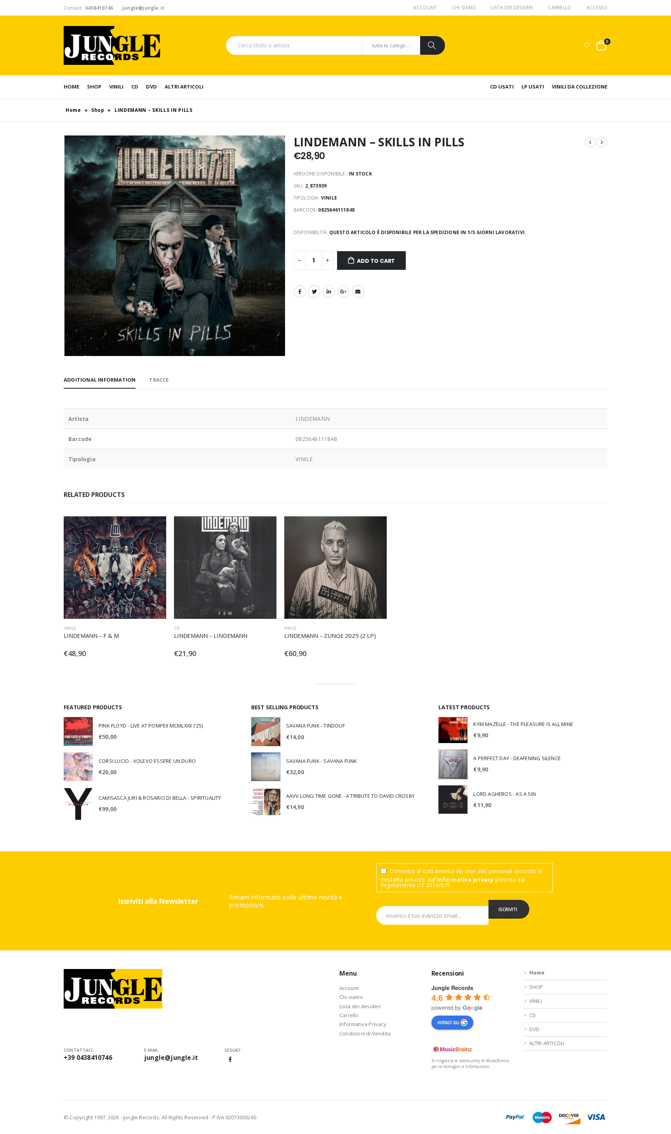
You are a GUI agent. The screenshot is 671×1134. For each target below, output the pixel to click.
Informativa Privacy (362, 1024)
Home (71, 86)
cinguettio (314, 291)
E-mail (358, 291)
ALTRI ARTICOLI (184, 86)
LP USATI (533, 86)
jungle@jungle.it (171, 1057)
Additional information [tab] (100, 379)
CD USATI (502, 86)
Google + (343, 291)
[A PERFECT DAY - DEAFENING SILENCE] (453, 764)
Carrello (559, 7)
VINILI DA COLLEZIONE (579, 86)
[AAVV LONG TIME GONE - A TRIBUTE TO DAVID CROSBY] (265, 801)
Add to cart (376, 261)
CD (134, 86)
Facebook (300, 291)
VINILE (70, 628)
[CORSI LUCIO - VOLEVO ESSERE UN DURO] (78, 766)
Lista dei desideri (512, 7)
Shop (97, 110)
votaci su (448, 1022)
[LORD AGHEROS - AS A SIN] (453, 799)
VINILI (116, 86)
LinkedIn (329, 291)
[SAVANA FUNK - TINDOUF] (265, 731)
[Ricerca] (432, 45)
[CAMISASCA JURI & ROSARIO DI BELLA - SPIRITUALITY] (78, 803)
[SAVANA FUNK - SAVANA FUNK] (265, 766)
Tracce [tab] (159, 379)
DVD (151, 86)
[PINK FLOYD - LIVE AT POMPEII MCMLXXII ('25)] (78, 731)
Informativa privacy (465, 879)
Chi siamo (464, 7)
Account (425, 7)
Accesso (596, 7)
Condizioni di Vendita (365, 1033)
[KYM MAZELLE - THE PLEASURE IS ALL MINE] (453, 730)
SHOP (94, 86)
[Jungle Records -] (112, 45)
